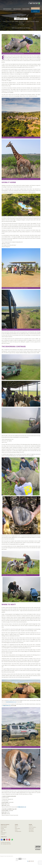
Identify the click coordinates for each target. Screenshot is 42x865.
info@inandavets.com (21, 806)
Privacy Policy (31, 828)
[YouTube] (9, 839)
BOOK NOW (35, 11)
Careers (16, 830)
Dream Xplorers (3, 832)
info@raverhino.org (6, 705)
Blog (1, 831)
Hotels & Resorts (4, 825)
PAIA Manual (31, 830)
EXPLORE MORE (35, 8)
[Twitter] (4, 839)
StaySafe (2, 828)
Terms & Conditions (32, 827)
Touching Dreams (18, 831)
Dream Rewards (4, 827)
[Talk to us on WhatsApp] (39, 3)
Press (16, 827)
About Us (16, 825)
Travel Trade (3, 830)
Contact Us (3, 834)
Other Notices (31, 831)
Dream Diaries (17, 828)
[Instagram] (7, 839)
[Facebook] (1, 839)
